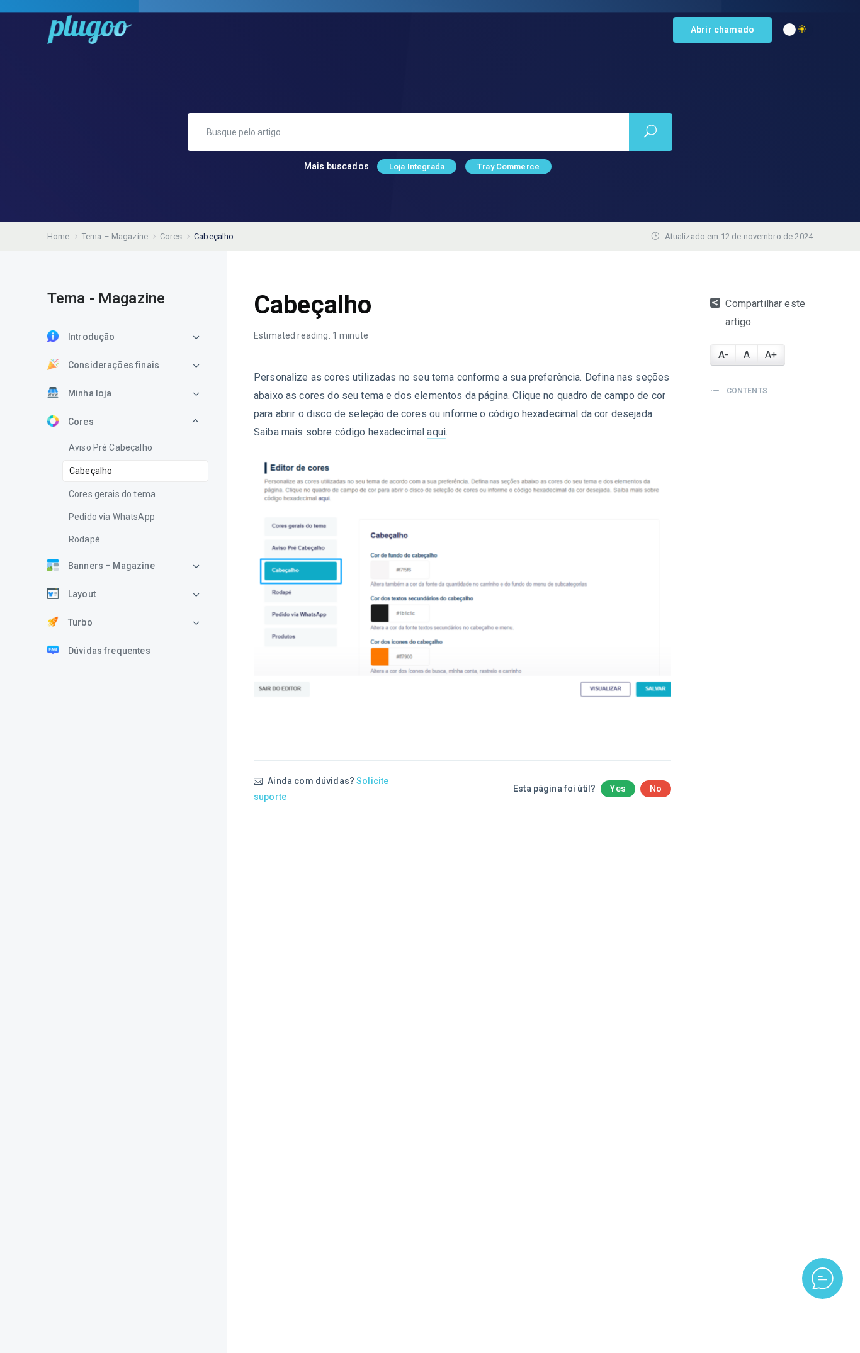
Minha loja (90, 393)
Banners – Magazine (111, 566)
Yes (617, 788)
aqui (436, 432)
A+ (771, 355)
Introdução (91, 337)
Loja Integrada (416, 166)
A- (723, 355)
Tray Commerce (508, 166)
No (656, 788)
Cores (81, 422)
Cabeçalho (90, 471)
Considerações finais (113, 365)
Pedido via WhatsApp (112, 517)
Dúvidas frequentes (109, 651)
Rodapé (84, 539)
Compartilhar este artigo (765, 313)
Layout (82, 594)
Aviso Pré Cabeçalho (110, 447)
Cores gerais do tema (112, 494)
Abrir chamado (722, 30)
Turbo (80, 622)
